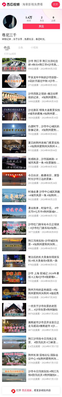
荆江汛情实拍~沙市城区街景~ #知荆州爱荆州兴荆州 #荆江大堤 (44, 244)
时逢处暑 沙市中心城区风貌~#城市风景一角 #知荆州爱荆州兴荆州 (44, 195)
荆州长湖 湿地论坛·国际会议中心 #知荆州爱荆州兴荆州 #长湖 (43, 359)
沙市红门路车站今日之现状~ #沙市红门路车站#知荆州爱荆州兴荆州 (43, 228)
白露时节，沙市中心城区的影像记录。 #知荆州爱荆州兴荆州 (43, 130)
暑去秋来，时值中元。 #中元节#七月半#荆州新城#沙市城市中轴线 (43, 212)
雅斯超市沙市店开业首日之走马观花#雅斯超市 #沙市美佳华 (43, 326)
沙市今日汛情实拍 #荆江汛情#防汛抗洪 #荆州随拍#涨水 (43, 375)
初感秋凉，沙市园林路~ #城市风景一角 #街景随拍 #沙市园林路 (43, 163)
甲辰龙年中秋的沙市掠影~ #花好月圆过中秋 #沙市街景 (43, 81)
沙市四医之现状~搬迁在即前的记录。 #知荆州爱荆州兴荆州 (43, 97)
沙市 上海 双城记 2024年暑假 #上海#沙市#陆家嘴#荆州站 (43, 277)
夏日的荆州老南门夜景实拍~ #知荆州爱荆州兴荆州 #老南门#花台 (44, 146)
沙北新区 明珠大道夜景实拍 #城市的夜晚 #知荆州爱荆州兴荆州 (44, 114)
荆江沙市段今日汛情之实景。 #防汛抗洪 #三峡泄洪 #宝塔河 (43, 342)
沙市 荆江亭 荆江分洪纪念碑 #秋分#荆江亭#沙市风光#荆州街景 (43, 65)
